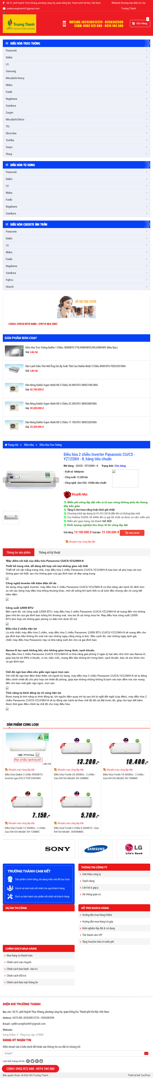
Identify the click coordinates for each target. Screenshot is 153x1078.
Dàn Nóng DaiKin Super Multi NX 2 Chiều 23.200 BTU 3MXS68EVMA (61, 403)
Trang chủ (12, 445)
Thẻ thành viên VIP (92, 935)
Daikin (9, 57)
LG (7, 64)
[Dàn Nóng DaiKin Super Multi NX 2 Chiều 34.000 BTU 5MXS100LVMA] (14, 388)
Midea (9, 85)
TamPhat (145, 1075)
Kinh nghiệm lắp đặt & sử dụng (98, 928)
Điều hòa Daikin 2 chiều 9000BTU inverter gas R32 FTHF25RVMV (24, 776)
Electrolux (11, 133)
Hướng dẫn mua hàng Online (97, 915)
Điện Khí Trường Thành (36, 1075)
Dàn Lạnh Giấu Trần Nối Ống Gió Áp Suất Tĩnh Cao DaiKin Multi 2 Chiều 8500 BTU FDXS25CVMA (75, 366)
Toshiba (10, 140)
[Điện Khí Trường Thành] (19, 23)
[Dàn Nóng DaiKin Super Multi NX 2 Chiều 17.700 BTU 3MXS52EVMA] (14, 425)
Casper (9, 112)
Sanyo (9, 147)
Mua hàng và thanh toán (19, 955)
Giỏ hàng (142, 22)
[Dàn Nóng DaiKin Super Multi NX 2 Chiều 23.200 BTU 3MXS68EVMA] (14, 406)
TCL (8, 126)
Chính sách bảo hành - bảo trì (22, 969)
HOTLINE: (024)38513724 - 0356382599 (33, 1017)
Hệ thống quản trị (91, 894)
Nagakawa (11, 98)
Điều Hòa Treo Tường (51, 445)
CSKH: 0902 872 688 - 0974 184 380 (30, 1069)
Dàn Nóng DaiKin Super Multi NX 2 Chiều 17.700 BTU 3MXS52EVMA (61, 422)
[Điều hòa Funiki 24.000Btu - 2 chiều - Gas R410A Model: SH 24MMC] (76, 748)
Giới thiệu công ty (91, 874)
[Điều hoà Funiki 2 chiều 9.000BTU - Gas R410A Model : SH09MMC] (76, 801)
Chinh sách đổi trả (16, 975)
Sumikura (11, 105)
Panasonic (11, 50)
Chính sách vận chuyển (19, 962)
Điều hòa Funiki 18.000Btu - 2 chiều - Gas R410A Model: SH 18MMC (124, 776)
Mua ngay (134, 533)
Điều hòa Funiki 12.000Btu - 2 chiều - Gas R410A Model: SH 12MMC (26, 829)
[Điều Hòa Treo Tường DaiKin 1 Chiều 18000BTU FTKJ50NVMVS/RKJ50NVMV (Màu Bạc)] (14, 350)
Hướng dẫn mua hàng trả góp (97, 921)
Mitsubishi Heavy (15, 78)
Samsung (11, 71)
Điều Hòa (29, 445)
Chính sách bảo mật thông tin (22, 982)
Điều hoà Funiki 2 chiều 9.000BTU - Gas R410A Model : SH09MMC (76, 829)
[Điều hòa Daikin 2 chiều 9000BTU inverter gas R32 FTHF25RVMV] (27, 748)
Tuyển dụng (88, 881)
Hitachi (9, 286)
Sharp (9, 154)
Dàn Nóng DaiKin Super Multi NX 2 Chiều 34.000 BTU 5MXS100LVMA (61, 385)
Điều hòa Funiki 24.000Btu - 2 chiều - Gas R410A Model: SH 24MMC (75, 776)
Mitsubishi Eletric (15, 119)
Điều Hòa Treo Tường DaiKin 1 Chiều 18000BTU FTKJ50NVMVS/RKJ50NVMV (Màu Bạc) (71, 347)
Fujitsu (9, 280)
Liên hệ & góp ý (90, 887)
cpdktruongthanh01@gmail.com (28, 1023)
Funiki (9, 92)
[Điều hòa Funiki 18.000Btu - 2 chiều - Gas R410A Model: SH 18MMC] (125, 748)
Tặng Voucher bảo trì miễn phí (98, 941)
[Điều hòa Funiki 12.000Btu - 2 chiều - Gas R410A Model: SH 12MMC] (27, 801)
